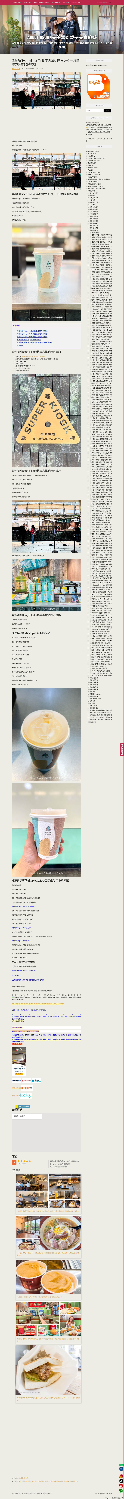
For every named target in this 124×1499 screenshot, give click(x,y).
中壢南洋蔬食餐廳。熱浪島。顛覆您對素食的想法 (106, 608)
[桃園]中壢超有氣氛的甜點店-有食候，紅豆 (104, 659)
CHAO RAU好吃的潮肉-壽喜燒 (100, 671)
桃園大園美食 (94, 680)
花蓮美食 (92, 701)
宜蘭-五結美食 (94, 207)
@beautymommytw (92, 123)
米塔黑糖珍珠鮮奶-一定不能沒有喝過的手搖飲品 (105, 645)
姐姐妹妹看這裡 (56, 2)
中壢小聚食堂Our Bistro (98, 666)
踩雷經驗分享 (92, 722)
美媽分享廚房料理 (93, 181)
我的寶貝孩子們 (92, 167)
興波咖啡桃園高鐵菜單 (71, 1481)
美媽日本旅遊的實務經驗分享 (41, 2)
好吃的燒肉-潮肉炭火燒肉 (99, 668)
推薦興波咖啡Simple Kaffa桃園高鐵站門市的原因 (34, 343)
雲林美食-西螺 (94, 708)
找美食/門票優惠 (16, 1088)
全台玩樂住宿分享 (16, 2)
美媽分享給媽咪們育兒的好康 (97, 188)
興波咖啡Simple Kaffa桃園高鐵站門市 (33, 356)
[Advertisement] (46, 125)
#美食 (95, 132)
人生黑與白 (91, 156)
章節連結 (16, 326)
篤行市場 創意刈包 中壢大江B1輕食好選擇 (104, 527)
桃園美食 (92, 692)
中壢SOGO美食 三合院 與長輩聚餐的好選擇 (104, 585)
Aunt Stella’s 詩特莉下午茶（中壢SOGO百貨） (105, 675)
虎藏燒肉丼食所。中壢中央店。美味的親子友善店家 (107, 599)
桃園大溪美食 (94, 682)
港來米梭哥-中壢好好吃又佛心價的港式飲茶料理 (105, 638)
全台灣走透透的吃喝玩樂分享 (97, 158)
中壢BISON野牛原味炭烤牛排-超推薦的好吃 (104, 636)
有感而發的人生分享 (94, 172)
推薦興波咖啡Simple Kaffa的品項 (29, 340)
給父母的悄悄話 (92, 177)
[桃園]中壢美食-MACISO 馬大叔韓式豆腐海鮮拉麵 (106, 655)
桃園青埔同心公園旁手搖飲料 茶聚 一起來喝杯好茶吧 (107, 555)
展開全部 (89, 151)
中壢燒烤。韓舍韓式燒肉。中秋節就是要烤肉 (105, 603)
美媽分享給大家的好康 (95, 184)
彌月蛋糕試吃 (92, 163)
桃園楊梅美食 (94, 689)
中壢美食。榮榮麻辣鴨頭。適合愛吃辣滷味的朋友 (106, 592)
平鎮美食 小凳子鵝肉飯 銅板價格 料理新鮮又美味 (106, 576)
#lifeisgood (89, 134)
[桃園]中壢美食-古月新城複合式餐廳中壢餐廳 (105, 657)
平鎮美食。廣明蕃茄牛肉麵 (99, 606)
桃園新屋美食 (94, 687)
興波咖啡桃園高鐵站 (57, 1481)
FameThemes (108, 1493)
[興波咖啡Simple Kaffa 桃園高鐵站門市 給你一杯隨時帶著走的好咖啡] (46, 90)
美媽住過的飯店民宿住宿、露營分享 (99, 179)
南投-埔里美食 (94, 193)
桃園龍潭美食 (94, 696)
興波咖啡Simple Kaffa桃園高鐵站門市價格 (32, 337)
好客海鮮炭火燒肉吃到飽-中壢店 (101, 631)
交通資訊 (20, 346)
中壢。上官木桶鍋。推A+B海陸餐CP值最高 (104, 594)
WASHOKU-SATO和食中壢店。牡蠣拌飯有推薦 (105, 629)
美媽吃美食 (91, 191)
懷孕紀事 (90, 165)
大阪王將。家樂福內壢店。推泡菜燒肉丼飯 (104, 620)
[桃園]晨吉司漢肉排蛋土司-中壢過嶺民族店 (104, 664)
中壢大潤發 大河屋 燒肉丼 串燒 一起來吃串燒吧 (105, 569)
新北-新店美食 (94, 221)
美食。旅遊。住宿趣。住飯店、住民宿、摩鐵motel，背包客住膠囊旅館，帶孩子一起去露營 (38, 1004)
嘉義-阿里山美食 (95, 202)
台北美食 (92, 200)
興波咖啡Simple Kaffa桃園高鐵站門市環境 (32, 334)
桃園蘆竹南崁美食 (95, 694)
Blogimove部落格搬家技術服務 (114, 1498)
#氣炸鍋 (107, 132)
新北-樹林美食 (94, 225)
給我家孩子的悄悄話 (94, 175)
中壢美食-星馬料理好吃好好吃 (100, 634)
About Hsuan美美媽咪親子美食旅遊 (62, 37)
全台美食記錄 (27, 2)
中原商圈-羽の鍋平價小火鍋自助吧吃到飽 (103, 641)
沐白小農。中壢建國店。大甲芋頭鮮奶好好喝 (105, 597)
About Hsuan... (92, 154)
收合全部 (96, 151)
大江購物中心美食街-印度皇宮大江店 (102, 469)
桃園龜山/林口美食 (95, 699)
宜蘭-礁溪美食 (94, 209)
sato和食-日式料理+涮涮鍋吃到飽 (101, 627)
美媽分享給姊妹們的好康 (95, 186)
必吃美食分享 (94, 214)
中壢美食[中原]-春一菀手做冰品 (100, 652)
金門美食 (92, 703)
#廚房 (103, 132)
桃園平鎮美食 (94, 685)
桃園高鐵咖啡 (23, 1481)
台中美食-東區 (94, 198)
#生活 (99, 132)
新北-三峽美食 (94, 216)
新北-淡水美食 (94, 228)
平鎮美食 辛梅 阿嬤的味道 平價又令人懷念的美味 (106, 590)
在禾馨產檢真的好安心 (95, 161)
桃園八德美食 (94, 678)
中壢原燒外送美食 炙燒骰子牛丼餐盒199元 (104, 529)
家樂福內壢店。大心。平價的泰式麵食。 (103, 624)
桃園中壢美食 (16, 68)
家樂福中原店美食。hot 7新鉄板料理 (102, 610)
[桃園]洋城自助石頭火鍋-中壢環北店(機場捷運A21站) (107, 661)
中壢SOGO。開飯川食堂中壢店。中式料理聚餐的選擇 (107, 613)
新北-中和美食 (94, 219)
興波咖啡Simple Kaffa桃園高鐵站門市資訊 (32, 331)
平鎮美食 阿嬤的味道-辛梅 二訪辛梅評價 (103, 520)
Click (122, 749)
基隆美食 (92, 205)
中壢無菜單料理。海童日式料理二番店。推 (104, 622)
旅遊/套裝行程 (16, 1095)
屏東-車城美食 (94, 212)
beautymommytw (28, 68)
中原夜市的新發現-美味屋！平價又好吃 (103, 673)
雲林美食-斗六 (94, 706)
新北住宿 (90, 170)
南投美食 (92, 195)
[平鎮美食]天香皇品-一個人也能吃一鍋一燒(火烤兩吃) (107, 643)
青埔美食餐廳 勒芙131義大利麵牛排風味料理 (105, 416)
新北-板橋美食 (94, 223)
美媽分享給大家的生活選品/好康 (72, 2)
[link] (18, 1021)
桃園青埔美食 (95, 232)
